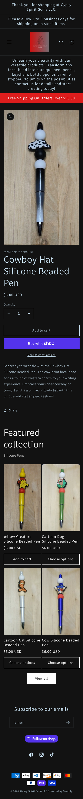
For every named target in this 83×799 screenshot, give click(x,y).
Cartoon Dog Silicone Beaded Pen (60, 539)
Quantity (10, 304)
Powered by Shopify (60, 791)
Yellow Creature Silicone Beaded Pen (22, 539)
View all (41, 678)
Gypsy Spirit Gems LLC (33, 791)
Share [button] (13, 410)
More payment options (41, 355)
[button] (9, 42)
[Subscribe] (68, 722)
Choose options (61, 559)
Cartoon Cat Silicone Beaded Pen (22, 642)
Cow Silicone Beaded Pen (60, 642)
